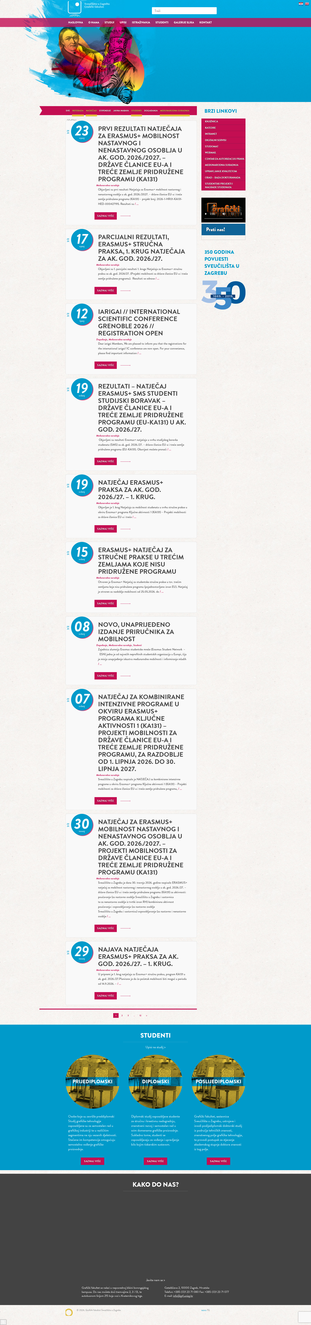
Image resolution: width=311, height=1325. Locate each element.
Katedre (210, 128)
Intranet (211, 134)
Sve (68, 110)
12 (140, 1015)
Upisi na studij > (156, 1047)
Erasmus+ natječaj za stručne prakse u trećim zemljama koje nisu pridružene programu (141, 560)
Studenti (136, 110)
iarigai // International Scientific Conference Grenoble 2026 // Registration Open (139, 322)
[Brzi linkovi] (3, 1322)
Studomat (211, 146)
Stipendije (105, 110)
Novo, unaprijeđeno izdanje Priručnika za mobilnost (136, 632)
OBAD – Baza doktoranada (222, 177)
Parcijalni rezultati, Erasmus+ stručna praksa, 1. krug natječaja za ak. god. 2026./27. (141, 247)
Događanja (151, 110)
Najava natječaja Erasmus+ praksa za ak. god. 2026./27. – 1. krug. (138, 957)
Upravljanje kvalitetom (221, 171)
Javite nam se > (155, 1280)
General (71, 119)
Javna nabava (121, 110)
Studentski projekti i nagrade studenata (219, 185)
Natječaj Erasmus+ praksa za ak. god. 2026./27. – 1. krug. (130, 490)
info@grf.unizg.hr (183, 1296)
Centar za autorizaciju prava (224, 159)
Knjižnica (211, 121)
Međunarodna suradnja (174, 110)
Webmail (210, 152)
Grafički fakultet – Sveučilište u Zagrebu (92, 9)
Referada (78, 110)
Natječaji (91, 110)
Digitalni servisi (215, 140)
